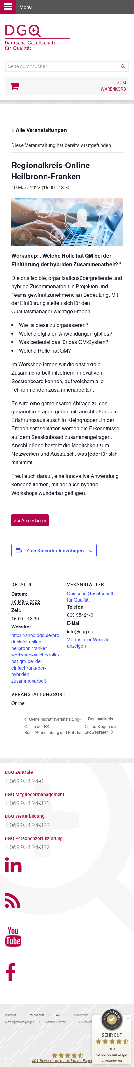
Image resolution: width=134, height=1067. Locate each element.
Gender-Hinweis (56, 1022)
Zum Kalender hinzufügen (55, 550)
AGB (59, 1015)
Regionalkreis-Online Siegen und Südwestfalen (101, 725)
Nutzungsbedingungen (19, 1022)
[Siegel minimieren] (128, 1018)
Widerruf (10, 1015)
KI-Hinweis (85, 1022)
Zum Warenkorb (113, 86)
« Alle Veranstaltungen (39, 130)
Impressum (81, 1015)
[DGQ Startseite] (37, 37)
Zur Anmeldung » (30, 520)
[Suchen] (122, 66)
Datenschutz (36, 1015)
